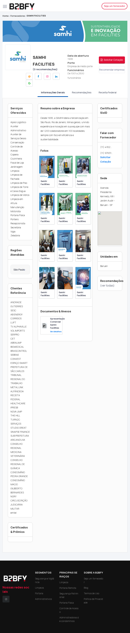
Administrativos (43, 599)
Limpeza (39, 587)
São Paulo (19, 269)
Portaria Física (66, 602)
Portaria (39, 593)
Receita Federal (107, 92)
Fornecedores (17, 15)
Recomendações (81, 92)
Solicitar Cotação (113, 59)
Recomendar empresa (111, 69)
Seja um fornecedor (114, 6)
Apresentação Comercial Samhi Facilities (57, 323)
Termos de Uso (91, 593)
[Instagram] (6, 599)
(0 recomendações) (45, 69)
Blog (86, 587)
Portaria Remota (67, 587)
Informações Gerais (53, 92)
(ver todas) (107, 285)
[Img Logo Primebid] (53, 6)
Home (6, 15)
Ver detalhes (56, 331)
